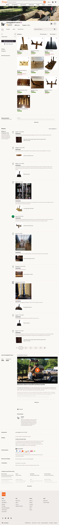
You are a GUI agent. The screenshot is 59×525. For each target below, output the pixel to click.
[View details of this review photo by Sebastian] (23, 291)
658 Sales (3, 49)
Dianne (16, 330)
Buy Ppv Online (18, 475)
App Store (6, 515)
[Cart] (55, 2)
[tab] (8, 34)
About (14, 29)
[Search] (44, 2)
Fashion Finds (31, 4)
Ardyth (16, 131)
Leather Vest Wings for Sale (6, 476)
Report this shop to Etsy (5, 55)
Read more (36, 122)
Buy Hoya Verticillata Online (21, 480)
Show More (29, 486)
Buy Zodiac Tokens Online (34, 475)
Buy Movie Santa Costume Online (7, 475)
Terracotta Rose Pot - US (20, 482)
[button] (51, 23)
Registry (43, 4)
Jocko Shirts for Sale (5, 480)
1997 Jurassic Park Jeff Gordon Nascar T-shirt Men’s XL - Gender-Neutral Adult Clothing (7, 483)
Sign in (49, 2)
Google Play (14, 515)
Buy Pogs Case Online (48, 480)
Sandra (16, 163)
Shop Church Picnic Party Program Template (36, 481)
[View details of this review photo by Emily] (23, 191)
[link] (16, 347)
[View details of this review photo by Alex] (23, 243)
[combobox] (25, 2)
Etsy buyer (17, 266)
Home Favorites (23, 4)
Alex (16, 233)
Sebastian (17, 282)
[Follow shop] (54, 23)
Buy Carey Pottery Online (48, 475)
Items (2, 29)
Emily (16, 182)
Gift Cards (50, 4)
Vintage (38, 4)
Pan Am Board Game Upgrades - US (50, 482)
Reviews (8, 29)
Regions (55, 522)
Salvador (17, 147)
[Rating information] (7, 25)
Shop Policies (20, 29)
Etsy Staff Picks (15, 4)
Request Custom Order (9, 41)
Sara (16, 216)
